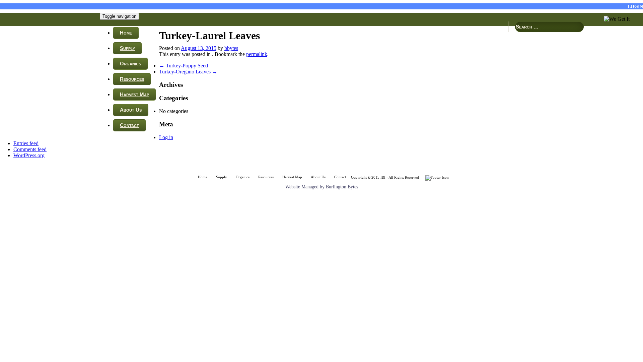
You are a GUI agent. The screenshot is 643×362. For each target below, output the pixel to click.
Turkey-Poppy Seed (183, 65)
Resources (132, 79)
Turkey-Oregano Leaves (188, 71)
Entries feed (26, 143)
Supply (127, 48)
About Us (131, 110)
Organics (130, 63)
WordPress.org (29, 155)
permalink (256, 54)
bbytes (231, 48)
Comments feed (30, 149)
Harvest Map (134, 94)
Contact (129, 125)
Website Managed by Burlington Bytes (321, 186)
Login (635, 6)
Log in (166, 137)
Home (126, 33)
